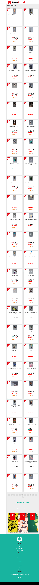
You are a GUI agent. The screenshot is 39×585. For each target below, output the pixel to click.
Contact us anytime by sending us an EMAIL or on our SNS (19, 574)
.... (37, 494)
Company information (19, 559)
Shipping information (19, 548)
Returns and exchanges (19, 550)
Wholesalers (20, 569)
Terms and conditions (19, 555)
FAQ (19, 546)
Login (19, 567)
